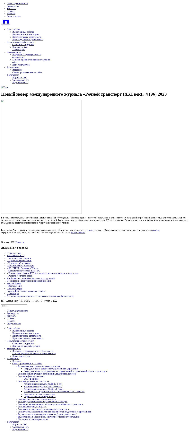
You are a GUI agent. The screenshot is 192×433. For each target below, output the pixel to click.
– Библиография (14, 288)
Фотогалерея (13, 75)
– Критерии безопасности (19, 260)
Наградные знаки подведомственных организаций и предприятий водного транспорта (65, 371)
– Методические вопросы (19, 258)
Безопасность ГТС (15, 255)
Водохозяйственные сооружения (39, 394)
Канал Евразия (14, 283)
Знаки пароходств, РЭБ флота (32, 406)
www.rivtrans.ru (78, 232)
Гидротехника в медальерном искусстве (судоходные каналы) (47, 414)
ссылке (90, 230)
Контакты (11, 8)
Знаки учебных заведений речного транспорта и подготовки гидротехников (54, 412)
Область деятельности (17, 3)
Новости (11, 13)
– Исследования (14, 286)
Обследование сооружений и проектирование (29, 281)
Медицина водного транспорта (33, 419)
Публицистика (14, 253)
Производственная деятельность (27, 39)
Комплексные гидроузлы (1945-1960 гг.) (43, 386)
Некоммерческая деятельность (26, 37)
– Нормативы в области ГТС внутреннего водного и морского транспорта (42, 273)
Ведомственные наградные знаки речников (39, 366)
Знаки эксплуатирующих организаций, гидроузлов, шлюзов (47, 374)
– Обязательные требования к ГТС (23, 271)
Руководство (13, 6)
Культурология (14, 52)
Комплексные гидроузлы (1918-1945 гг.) (43, 384)
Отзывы (10, 11)
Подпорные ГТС (20, 82)
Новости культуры (21, 65)
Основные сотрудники (23, 44)
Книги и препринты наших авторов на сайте (34, 353)
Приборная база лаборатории (20, 48)
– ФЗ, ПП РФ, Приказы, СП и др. (23, 268)
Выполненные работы (23, 32)
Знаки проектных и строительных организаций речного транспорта (50, 404)
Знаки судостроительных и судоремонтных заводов (42, 401)
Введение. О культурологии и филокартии (32, 351)
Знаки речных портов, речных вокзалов (37, 399)
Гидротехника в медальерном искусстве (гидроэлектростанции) (48, 417)
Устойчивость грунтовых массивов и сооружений (31, 278)
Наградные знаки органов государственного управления (51, 368)
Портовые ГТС (19, 77)
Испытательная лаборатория (20, 42)
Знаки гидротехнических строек (33, 381)
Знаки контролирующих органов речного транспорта (43, 409)
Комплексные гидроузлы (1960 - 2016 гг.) (43, 389)
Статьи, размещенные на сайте (27, 72)
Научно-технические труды (25, 34)
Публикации (13, 293)
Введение (17, 70)
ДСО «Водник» (31, 379)
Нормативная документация (20, 265)
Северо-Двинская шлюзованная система (26, 291)
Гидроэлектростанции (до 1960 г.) (40, 396)
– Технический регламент (19, 263)
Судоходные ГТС (20, 80)
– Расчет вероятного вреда (19, 276)
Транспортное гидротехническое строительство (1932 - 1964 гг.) (54, 391)
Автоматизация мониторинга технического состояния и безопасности (40, 296)
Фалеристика (13, 67)
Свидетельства (14, 16)
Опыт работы (13, 29)
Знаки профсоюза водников (31, 376)
